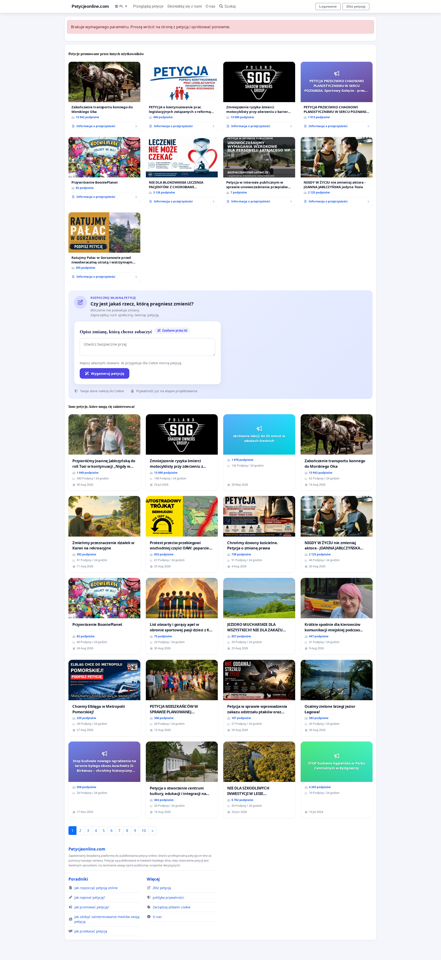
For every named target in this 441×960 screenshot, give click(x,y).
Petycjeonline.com (90, 6)
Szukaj (230, 6)
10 (144, 830)
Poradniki (78, 879)
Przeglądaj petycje (148, 6)
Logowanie (328, 6)
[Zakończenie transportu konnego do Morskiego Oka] (104, 97)
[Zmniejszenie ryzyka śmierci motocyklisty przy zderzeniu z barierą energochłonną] (259, 97)
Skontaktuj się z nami (184, 6)
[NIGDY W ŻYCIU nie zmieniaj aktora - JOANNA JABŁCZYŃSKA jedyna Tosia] (337, 172)
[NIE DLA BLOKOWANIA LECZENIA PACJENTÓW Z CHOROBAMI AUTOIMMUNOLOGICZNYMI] (182, 172)
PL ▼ (123, 6)
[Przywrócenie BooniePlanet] (104, 169)
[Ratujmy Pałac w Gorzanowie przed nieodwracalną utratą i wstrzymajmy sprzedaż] (104, 247)
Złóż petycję (355, 6)
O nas (210, 6)
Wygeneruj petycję (107, 373)
